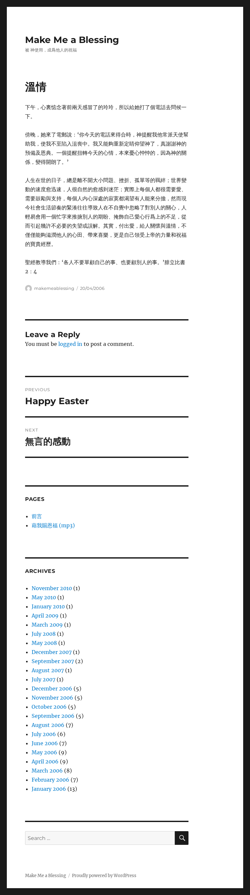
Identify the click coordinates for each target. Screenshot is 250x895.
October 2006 (49, 706)
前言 (37, 516)
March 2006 (47, 770)
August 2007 (48, 670)
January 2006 (49, 789)
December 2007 (52, 652)
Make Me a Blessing (72, 39)
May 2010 (44, 597)
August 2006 (48, 725)
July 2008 (44, 634)
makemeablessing (54, 288)
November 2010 (52, 588)
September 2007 (53, 661)
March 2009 (47, 624)
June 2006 (45, 743)
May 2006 (44, 752)
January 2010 (48, 606)
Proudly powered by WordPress (104, 875)
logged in (70, 344)
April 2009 (45, 615)
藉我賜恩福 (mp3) (53, 525)
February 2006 (50, 779)
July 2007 (43, 679)
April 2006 (45, 761)
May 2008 (44, 643)
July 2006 (44, 734)
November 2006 (52, 697)
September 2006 (53, 716)
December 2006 (52, 688)
